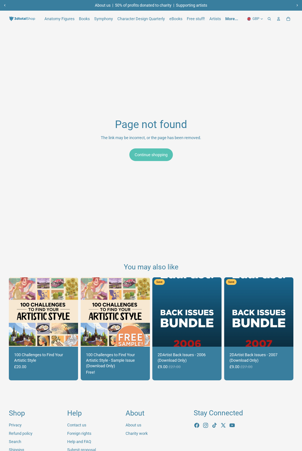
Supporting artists (191, 5)
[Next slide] (297, 5)
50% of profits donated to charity (143, 5)
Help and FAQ (79, 441)
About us (103, 5)
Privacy (15, 425)
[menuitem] (231, 19)
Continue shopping (151, 154)
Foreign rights (79, 433)
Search (15, 441)
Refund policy (20, 433)
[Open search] (269, 19)
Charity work (137, 433)
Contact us (76, 425)
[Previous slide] (5, 5)
